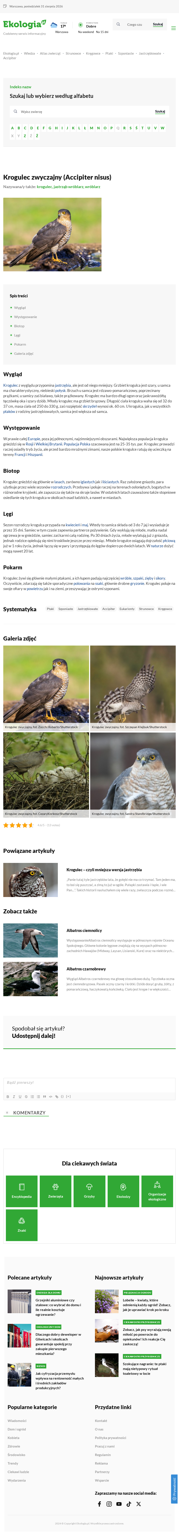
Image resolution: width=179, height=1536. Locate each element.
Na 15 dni (102, 32)
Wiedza (29, 53)
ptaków (9, 411)
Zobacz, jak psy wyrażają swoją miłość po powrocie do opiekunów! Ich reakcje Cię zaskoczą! (147, 1336)
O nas (99, 1429)
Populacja (71, 444)
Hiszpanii (35, 454)
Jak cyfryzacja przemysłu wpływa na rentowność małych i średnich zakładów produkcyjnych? (60, 1380)
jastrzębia (63, 385)
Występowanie (25, 317)
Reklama (101, 1463)
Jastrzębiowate (150, 53)
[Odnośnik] (57, 1096)
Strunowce (73, 53)
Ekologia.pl (11, 53)
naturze (157, 546)
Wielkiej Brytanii (49, 444)
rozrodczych (61, 487)
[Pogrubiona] (8, 1096)
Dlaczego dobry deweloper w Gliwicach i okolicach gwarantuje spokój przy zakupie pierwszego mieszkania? (58, 1344)
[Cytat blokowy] (44, 1096)
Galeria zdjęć (23, 353)
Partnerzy (102, 1472)
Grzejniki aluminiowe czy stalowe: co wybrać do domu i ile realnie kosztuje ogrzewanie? (58, 1307)
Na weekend (86, 32)
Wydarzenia (17, 1480)
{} (62, 1096)
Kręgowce (93, 53)
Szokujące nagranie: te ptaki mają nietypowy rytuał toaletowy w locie (144, 1368)
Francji (20, 454)
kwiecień (73, 525)
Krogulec (10, 385)
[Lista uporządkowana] (32, 1096)
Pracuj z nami (105, 1446)
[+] (68, 1096)
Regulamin (103, 1455)
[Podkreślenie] (20, 1096)
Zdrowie (14, 1446)
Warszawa (61, 32)
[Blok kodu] (51, 1096)
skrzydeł (90, 406)
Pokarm (20, 344)
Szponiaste (126, 53)
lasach (59, 482)
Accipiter (9, 58)
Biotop (19, 326)
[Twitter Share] (150, 1031)
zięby (149, 578)
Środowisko (16, 1455)
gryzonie (137, 583)
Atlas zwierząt (50, 53)
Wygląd (20, 307)
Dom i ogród (17, 1429)
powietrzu (35, 588)
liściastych (110, 482)
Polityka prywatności (110, 1438)
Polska (85, 444)
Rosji (29, 444)
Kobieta (13, 1438)
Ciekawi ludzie (18, 1472)
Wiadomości (17, 1421)
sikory (160, 578)
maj (85, 525)
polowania (82, 583)
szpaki (138, 578)
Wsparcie (102, 1480)
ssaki (99, 583)
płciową (169, 540)
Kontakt (101, 1421)
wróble (126, 578)
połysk (60, 390)
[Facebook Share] (138, 1031)
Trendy (13, 1463)
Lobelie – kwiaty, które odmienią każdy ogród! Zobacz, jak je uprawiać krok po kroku (147, 1305)
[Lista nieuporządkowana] (38, 1096)
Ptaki (109, 53)
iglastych (88, 482)
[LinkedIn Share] (161, 1031)
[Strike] (26, 1096)
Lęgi (17, 335)
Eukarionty (127, 609)
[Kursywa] (14, 1096)
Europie (34, 438)
